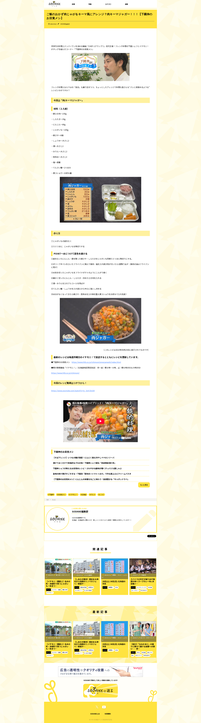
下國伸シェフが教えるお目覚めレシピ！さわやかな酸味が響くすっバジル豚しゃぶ (87, 468)
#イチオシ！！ (79, 590)
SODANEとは (95, 714)
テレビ (54, 499)
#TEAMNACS (144, 590)
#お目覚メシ (61, 494)
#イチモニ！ (73, 494)
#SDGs (138, 652)
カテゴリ (108, 4)
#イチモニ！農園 (56, 590)
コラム (133, 652)
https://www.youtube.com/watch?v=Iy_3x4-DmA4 (73, 390)
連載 (126, 4)
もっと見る (144, 485)
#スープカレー (135, 590)
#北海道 (83, 494)
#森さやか (149, 652)
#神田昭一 (111, 587)
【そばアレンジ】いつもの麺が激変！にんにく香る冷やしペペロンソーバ (83, 457)
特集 (90, 4)
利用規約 (108, 714)
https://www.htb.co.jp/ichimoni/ (65, 373)
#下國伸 (51, 494)
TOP (48, 499)
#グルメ (92, 494)
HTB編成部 (143, 575)
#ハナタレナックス (141, 587)
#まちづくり (138, 655)
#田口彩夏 (64, 590)
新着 (73, 4)
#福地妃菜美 (83, 587)
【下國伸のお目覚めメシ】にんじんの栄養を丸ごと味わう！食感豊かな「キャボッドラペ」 (91, 479)
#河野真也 (90, 587)
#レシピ (101, 494)
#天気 (116, 587)
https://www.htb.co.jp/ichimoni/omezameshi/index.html (96, 362)
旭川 (132, 655)
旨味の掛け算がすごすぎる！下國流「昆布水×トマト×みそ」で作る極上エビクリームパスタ (92, 473)
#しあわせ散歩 (88, 590)
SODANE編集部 (65, 24)
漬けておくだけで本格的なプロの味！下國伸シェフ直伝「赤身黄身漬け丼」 (84, 463)
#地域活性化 (146, 655)
